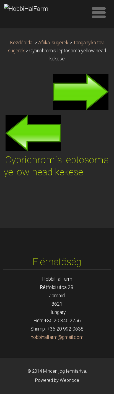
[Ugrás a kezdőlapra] (44, 9)
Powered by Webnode (57, 380)
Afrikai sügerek (53, 42)
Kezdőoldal (21, 42)
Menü (98, 12)
